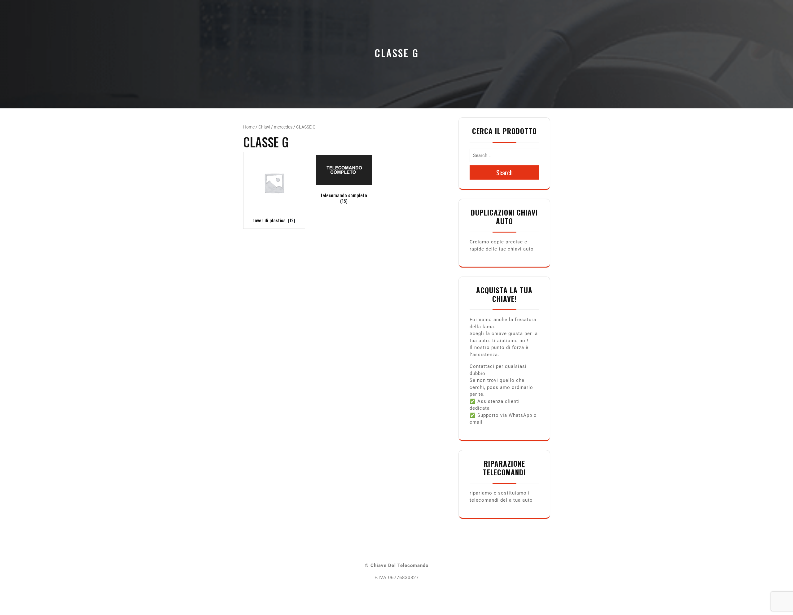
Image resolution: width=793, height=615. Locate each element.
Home (249, 126)
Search (504, 172)
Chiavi (264, 126)
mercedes (283, 126)
